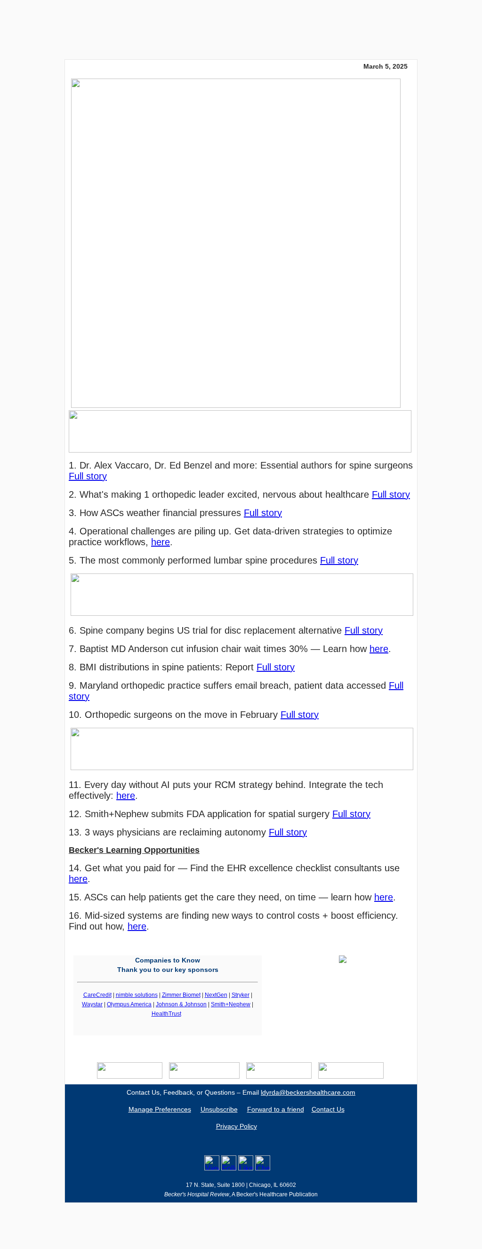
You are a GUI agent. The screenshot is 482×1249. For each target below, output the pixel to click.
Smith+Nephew (230, 1004)
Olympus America (129, 1004)
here (160, 542)
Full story (88, 476)
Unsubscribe (219, 1109)
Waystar (92, 1004)
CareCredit (97, 995)
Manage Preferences (160, 1109)
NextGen (216, 995)
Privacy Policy (236, 1126)
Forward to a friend (275, 1109)
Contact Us (328, 1109)
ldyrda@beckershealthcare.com (308, 1092)
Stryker (240, 995)
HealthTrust (166, 1013)
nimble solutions (137, 995)
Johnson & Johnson (181, 1004)
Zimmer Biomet (181, 995)
